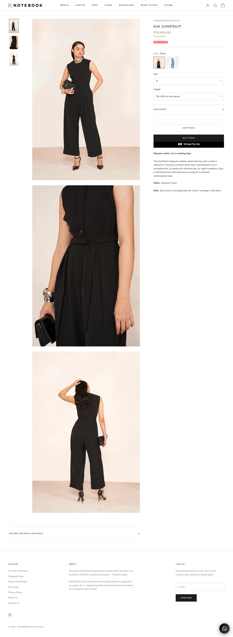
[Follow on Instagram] (10, 615)
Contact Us (13, 603)
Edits (95, 5)
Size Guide (13, 587)
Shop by (80, 5)
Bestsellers (126, 5)
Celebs (168, 5)
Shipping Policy (16, 576)
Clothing (38, 627)
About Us (12, 597)
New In (64, 5)
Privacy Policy (15, 592)
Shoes (108, 5)
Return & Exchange (17, 581)
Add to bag (189, 128)
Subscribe (186, 597)
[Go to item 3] (14, 59)
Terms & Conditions (17, 570)
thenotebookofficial (167, 21)
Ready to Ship (149, 5)
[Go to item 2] (14, 43)
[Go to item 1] (14, 26)
